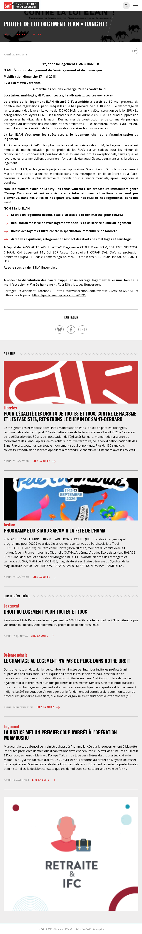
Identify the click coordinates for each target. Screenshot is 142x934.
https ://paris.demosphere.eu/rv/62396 (59, 295)
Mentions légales (96, 929)
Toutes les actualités (25, 34)
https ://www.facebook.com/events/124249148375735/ (95, 291)
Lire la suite (41, 461)
